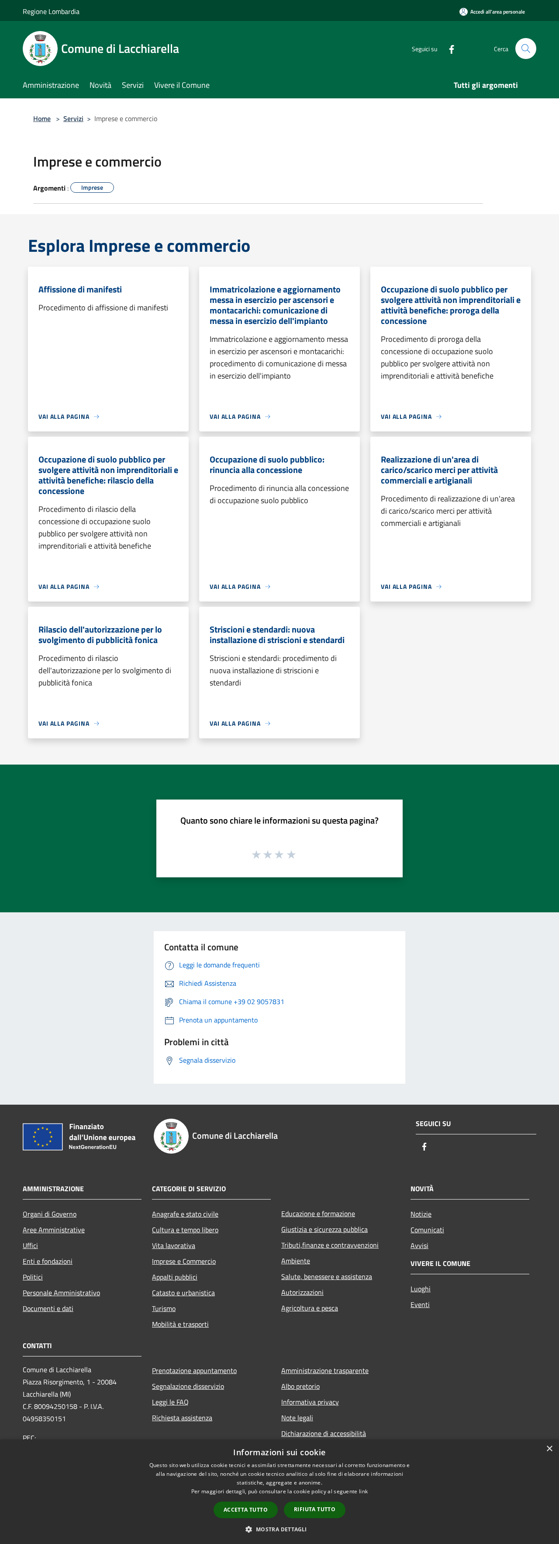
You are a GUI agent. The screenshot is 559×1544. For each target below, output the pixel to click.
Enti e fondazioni (47, 1261)
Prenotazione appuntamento (194, 1370)
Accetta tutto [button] (246, 1509)
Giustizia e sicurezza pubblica (324, 1229)
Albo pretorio (300, 1386)
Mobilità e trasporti (180, 1324)
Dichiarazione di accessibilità (323, 1433)
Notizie (421, 1214)
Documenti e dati (48, 1308)
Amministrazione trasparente (325, 1370)
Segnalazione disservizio (188, 1386)
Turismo (164, 1308)
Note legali (297, 1417)
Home (42, 118)
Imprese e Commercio (184, 1261)
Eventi (420, 1304)
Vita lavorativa (173, 1245)
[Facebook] (448, 48)
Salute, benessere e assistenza (326, 1276)
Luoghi (421, 1288)
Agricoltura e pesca (309, 1308)
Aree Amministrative (54, 1229)
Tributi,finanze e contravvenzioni (330, 1245)
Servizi (73, 118)
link (363, 1491)
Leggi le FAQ (170, 1402)
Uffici (30, 1245)
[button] (279, 1529)
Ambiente (295, 1260)
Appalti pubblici (174, 1277)
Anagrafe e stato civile (185, 1214)
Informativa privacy (310, 1402)
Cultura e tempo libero (185, 1229)
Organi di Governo (49, 1214)
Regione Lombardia (51, 11)
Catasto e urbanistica (183, 1292)
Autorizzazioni (302, 1292)
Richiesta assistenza (182, 1417)
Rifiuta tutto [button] (314, 1509)
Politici (33, 1277)
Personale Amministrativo (61, 1292)
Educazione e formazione (318, 1213)
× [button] (549, 1449)
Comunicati (427, 1229)
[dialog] (279, 1492)
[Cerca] (525, 48)
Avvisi (419, 1245)
